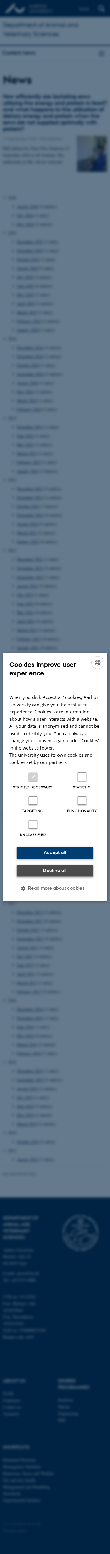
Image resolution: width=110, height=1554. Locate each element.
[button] (55, 888)
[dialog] (55, 777)
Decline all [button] (55, 870)
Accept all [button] (55, 852)
